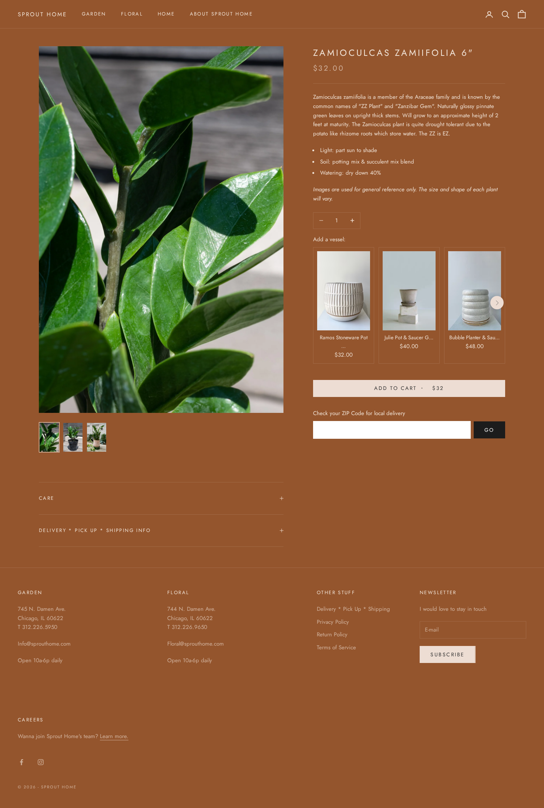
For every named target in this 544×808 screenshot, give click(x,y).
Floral (132, 13)
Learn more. (114, 736)
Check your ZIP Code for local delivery (359, 413)
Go (489, 430)
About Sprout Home (221, 13)
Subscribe (447, 654)
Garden (94, 13)
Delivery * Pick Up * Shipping (353, 609)
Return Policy (332, 634)
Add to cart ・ (409, 388)
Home (166, 13)
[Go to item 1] (49, 437)
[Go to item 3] (96, 437)
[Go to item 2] (73, 437)
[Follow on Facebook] (21, 762)
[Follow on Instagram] (40, 762)
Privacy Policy (333, 622)
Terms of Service (336, 647)
